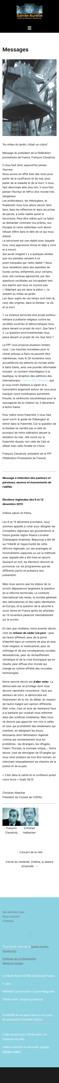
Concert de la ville (31, 852)
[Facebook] (29, 936)
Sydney (32, 1077)
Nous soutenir (11, 916)
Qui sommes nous (13, 912)
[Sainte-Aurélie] (29, 12)
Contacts (8, 921)
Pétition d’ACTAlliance (35, 380)
